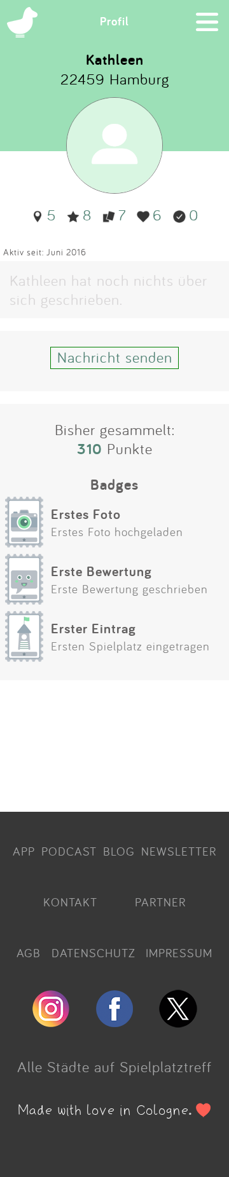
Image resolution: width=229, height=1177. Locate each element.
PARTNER (160, 902)
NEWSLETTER (178, 851)
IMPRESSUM (179, 952)
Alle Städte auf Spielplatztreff (114, 1066)
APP (24, 851)
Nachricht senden (114, 357)
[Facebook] (114, 1022)
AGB (29, 952)
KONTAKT (70, 902)
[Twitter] (178, 1022)
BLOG (119, 851)
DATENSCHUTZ (93, 952)
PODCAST (69, 851)
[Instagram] (51, 1022)
